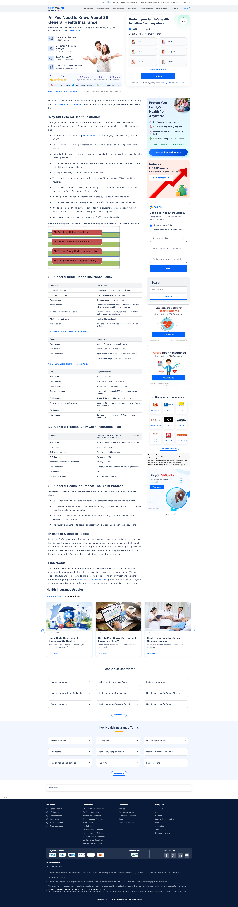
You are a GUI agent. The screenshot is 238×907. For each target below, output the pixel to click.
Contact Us (186, 2)
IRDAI (48, 866)
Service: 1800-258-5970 (149, 2)
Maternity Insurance (155, 682)
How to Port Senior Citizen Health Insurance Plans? (118, 639)
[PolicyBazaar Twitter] (173, 855)
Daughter (171, 51)
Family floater (104, 763)
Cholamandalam (155, 425)
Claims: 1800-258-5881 (170, 2)
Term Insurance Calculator (93, 819)
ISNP (157, 823)
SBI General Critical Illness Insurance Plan (67, 331)
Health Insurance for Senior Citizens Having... (163, 639)
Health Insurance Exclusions (64, 763)
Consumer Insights (126, 823)
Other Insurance (56, 826)
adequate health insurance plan (93, 579)
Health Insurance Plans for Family (66, 693)
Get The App (113, 2)
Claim (102, 2)
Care (181, 410)
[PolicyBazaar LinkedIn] (180, 855)
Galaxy (181, 425)
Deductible (56, 751)
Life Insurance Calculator (93, 829)
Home (50, 91)
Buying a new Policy (164, 225)
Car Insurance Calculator (93, 840)
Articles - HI (74, 91)
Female (146, 29)
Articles (122, 809)
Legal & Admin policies (164, 819)
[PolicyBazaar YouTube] (187, 855)
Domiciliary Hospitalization (111, 751)
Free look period (154, 763)
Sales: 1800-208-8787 (129, 2)
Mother (170, 61)
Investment (54, 819)
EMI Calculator (88, 823)
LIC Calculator (88, 826)
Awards (122, 819)
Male (135, 29)
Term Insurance (56, 816)
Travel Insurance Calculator (94, 836)
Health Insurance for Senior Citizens (163, 693)
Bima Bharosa (57, 866)
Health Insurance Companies (112, 693)
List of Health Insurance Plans (112, 682)
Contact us (159, 826)
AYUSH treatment (59, 740)
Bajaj (168, 410)
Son (139, 51)
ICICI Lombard (182, 440)
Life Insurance (55, 812)
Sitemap (158, 812)
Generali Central (155, 441)
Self (139, 41)
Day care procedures (156, 740)
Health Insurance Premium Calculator (116, 704)
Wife (169, 41)
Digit (168, 425)
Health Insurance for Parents (159, 704)
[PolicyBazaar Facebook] (166, 855)
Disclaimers (53, 788)
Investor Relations (162, 833)
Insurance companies (127, 816)
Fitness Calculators (93, 812)
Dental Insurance (59, 704)
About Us (159, 809)
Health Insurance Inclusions (159, 751)
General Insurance (57, 809)
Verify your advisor (162, 829)
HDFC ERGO (168, 440)
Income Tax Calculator (92, 816)
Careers (158, 816)
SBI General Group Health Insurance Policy (68, 364)
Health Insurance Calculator (94, 833)
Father (140, 61)
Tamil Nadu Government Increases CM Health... (63, 639)
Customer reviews (126, 812)
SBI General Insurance (93, 135)
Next (168, 268)
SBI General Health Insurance (67, 104)
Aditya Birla (155, 410)
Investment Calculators (95, 809)
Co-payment (104, 740)
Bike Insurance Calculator (93, 843)
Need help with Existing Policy (169, 229)
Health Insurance (61, 91)
